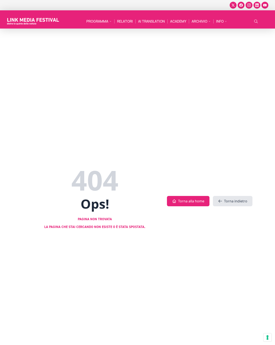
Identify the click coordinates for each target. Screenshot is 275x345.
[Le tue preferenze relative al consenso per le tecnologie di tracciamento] (267, 337)
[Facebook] (241, 5)
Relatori (125, 21)
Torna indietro (235, 201)
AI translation (151, 21)
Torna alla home (191, 201)
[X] (233, 5)
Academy (178, 21)
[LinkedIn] (257, 5)
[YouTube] (264, 5)
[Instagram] (249, 5)
